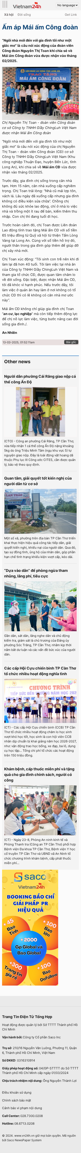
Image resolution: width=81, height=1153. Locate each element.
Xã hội (9, 15)
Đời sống (24, 15)
